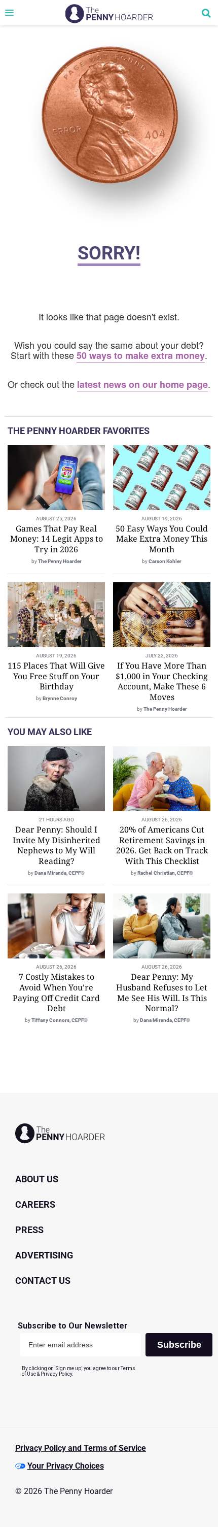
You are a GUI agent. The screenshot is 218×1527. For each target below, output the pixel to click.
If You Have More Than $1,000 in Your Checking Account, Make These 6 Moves (162, 681)
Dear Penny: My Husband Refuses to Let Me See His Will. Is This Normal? (161, 992)
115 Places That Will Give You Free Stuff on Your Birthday (56, 676)
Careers (35, 1204)
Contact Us (42, 1280)
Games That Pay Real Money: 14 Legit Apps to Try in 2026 (56, 539)
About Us (36, 1179)
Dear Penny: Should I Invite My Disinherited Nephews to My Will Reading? (56, 845)
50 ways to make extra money (141, 355)
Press (29, 1229)
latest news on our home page (142, 384)
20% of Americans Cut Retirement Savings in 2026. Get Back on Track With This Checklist (162, 845)
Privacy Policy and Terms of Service (80, 1448)
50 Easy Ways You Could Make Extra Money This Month (162, 539)
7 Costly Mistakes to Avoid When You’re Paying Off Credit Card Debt (56, 992)
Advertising (44, 1255)
